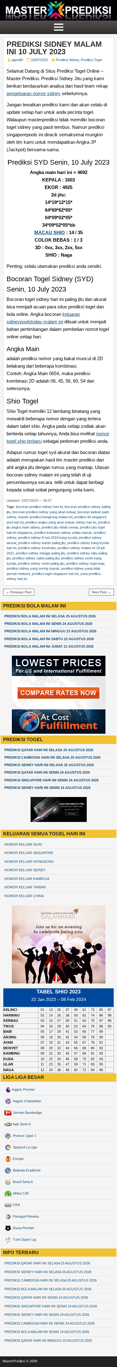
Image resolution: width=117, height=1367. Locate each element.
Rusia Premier (23, 1228)
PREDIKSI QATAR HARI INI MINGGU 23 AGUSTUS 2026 (48, 1340)
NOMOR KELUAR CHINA (24, 896)
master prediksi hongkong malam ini (45, 517)
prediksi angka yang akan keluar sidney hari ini (60, 522)
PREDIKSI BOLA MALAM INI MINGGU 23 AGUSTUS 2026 (50, 631)
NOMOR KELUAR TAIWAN (25, 887)
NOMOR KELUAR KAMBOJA (26, 879)
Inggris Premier (23, 1089)
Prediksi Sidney (67, 60)
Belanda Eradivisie (26, 1170)
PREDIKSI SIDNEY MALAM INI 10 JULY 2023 (54, 48)
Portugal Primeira (25, 1216)
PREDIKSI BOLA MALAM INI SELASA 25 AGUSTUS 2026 (50, 616)
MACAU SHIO (49, 232)
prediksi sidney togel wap (85, 563)
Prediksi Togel (91, 60)
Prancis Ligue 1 (24, 1136)
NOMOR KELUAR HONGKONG (29, 861)
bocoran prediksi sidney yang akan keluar (44, 512)
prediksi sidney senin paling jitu (41, 563)
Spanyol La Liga (24, 1147)
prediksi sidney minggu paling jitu (40, 553)
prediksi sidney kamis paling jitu (42, 543)
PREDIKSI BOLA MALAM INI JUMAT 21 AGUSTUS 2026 (49, 646)
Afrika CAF (20, 1193)
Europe (18, 1159)
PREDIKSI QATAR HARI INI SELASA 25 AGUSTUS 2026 (48, 750)
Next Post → (101, 592)
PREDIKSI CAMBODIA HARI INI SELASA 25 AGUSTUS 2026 (52, 757)
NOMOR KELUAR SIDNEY (25, 870)
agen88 (17, 60)
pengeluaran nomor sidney (34, 93)
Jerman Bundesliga (27, 1112)
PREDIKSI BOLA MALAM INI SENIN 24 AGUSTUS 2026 (48, 624)
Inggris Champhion (26, 1101)
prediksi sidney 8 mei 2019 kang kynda (47, 537)
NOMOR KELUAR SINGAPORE (28, 853)
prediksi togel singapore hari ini (55, 574)
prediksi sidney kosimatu (37, 548)
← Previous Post (19, 592)
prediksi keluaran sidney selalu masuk (63, 532)
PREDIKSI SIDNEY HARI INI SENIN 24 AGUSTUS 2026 (47, 788)
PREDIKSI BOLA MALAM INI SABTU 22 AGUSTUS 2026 (49, 639)
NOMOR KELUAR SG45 (23, 844)
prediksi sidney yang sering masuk (33, 568)
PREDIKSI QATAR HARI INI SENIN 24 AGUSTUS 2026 (47, 772)
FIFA (16, 1205)
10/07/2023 (39, 60)
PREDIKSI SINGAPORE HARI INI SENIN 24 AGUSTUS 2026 (51, 780)
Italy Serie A (21, 1124)
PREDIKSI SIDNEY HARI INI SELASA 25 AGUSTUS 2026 (49, 765)
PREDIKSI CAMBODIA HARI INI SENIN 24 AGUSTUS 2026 (49, 1323)
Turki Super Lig (24, 1239)
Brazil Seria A (22, 1182)
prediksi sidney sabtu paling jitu (35, 558)
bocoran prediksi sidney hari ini (39, 507)
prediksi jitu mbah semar (59, 527)
